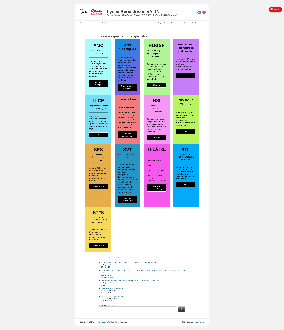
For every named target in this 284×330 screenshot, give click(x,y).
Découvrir (156, 137)
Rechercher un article (107, 305)
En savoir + (185, 185)
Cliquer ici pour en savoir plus (127, 87)
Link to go (98, 135)
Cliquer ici (156, 85)
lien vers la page (98, 187)
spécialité (125, 167)
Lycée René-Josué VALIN (133, 11)
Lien (185, 131)
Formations (94, 23)
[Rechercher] (181, 309)
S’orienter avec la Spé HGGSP (112, 288)
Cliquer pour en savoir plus (98, 83)
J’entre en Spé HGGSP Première (113, 296)
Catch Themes (198, 322)
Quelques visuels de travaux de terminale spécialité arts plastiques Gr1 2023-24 (130, 281)
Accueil (82, 23)
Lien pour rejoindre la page (127, 134)
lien (185, 75)
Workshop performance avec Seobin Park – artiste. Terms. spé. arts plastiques (129, 262)
